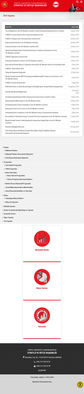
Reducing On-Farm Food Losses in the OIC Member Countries (24, 109)
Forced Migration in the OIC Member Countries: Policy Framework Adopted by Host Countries (34, 31)
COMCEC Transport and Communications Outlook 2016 (22, 39)
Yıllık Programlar (11, 169)
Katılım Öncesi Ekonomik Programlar (18, 184)
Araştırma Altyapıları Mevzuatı (14, 127)
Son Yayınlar (8, 221)
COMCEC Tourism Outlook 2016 (15, 83)
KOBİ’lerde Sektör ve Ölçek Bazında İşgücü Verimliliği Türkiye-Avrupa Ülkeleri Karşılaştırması (34, 87)
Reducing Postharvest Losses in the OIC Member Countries (24, 61)
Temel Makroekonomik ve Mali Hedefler (19, 187)
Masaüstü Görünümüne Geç (42, 382)
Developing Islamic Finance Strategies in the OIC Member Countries (26, 105)
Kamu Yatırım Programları (16, 176)
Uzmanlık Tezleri (10, 214)
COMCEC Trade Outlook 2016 (14, 69)
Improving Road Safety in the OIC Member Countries (21, 43)
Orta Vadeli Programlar (13, 165)
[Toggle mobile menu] (81, 2)
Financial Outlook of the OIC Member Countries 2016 (22, 47)
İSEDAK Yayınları (9, 206)
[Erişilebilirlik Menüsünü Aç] (80, 384)
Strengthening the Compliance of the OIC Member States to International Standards (31, 113)
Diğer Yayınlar (9, 218)
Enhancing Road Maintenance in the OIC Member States (22, 101)
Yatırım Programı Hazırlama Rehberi (19, 179)
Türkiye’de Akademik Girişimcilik (15, 72)
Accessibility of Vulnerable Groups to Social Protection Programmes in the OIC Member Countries (36, 116)
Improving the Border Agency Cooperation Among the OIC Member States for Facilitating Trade (35, 65)
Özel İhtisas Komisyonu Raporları (16, 158)
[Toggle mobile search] (77, 2)
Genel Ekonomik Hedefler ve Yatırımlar (18, 191)
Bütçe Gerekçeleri (11, 202)
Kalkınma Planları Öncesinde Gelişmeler (19, 154)
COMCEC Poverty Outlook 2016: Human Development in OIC (24, 35)
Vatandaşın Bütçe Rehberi (14, 198)
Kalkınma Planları (11, 150)
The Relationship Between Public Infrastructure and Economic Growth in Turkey (30, 97)
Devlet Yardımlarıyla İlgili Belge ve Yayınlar (18, 210)
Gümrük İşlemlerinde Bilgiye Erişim (16, 92)
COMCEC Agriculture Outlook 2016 (16, 57)
